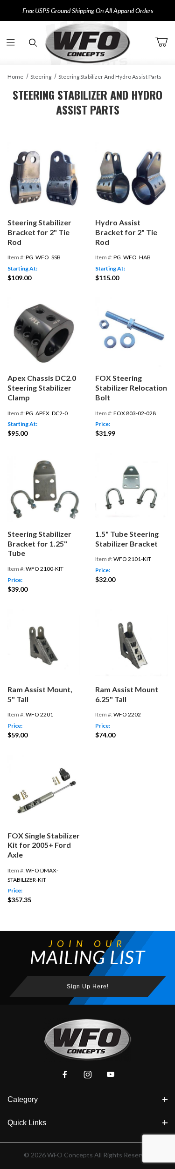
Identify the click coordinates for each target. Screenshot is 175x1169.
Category (22, 1099)
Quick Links (26, 1123)
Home (15, 76)
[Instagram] (88, 1074)
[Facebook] (64, 1074)
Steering (40, 76)
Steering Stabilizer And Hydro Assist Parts (109, 76)
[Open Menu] (11, 43)
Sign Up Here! (88, 986)
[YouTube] (110, 1074)
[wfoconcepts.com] (88, 43)
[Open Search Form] (33, 43)
